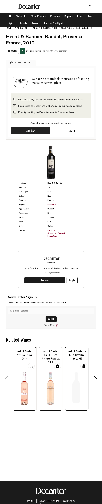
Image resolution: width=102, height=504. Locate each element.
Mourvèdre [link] (66, 27)
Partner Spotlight (53, 23)
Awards (36, 23)
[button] (20, 62)
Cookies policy (69, 501)
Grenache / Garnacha (57, 233)
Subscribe (21, 16)
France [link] (34, 27)
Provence (51, 204)
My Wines (14, 51)
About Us (30, 501)
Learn (80, 16)
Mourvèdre (52, 236)
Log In (72, 131)
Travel (91, 16)
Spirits (12, 23)
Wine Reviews (38, 16)
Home (8, 27)
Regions (68, 16)
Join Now (30, 131)
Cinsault (51, 230)
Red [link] (56, 27)
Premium (55, 16)
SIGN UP (51, 319)
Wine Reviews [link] (21, 27)
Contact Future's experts (49, 501)
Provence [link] (46, 27)
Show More (49, 325)
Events (23, 23)
